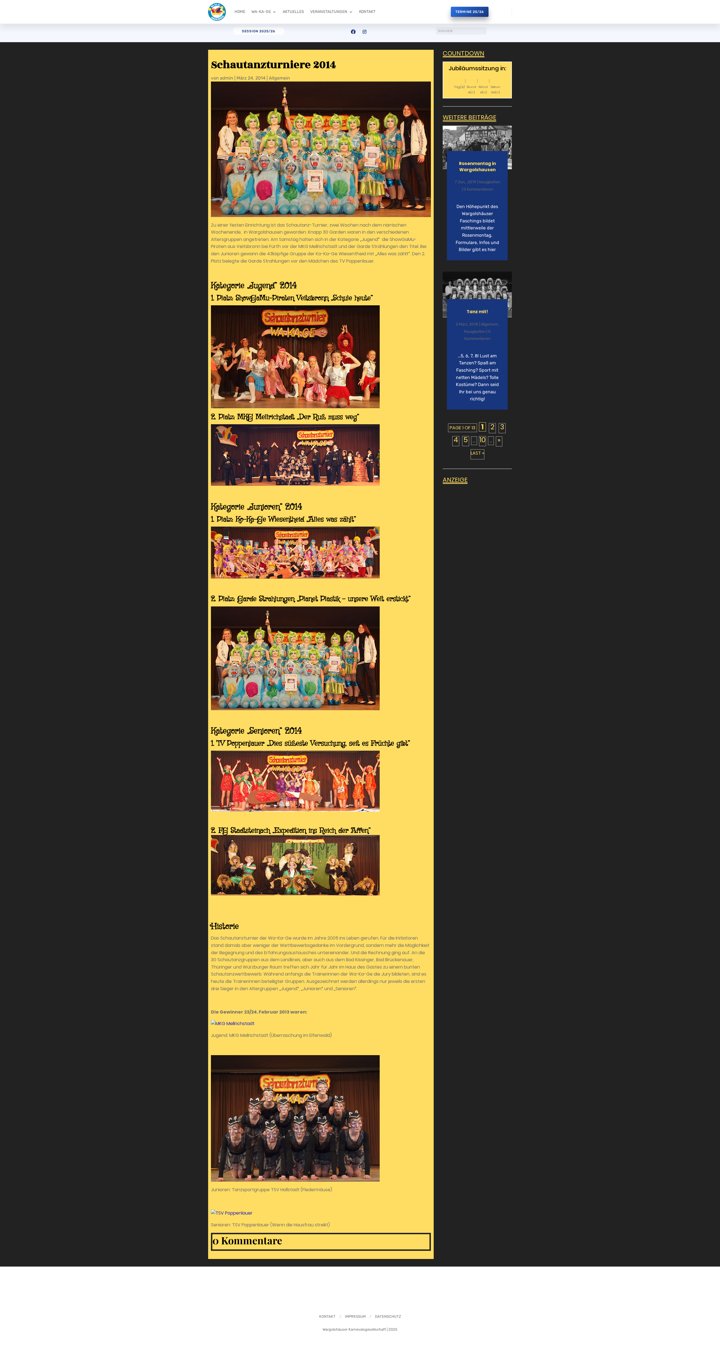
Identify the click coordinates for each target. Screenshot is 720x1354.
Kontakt (367, 11)
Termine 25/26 (469, 12)
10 (483, 440)
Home (240, 11)
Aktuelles (293, 11)
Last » (477, 453)
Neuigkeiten (489, 182)
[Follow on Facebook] (353, 31)
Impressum (355, 1316)
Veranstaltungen (328, 11)
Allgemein (279, 78)
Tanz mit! (477, 312)
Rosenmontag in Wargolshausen (477, 167)
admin (226, 78)
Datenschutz (388, 1316)
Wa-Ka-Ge (261, 11)
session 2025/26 (258, 31)
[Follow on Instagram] (364, 31)
